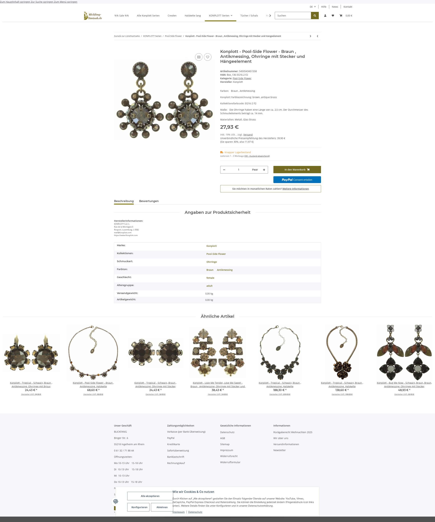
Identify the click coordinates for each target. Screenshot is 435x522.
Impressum (178, 511)
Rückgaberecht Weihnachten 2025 (292, 432)
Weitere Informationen (295, 188)
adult (209, 285)
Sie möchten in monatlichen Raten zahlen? (270, 188)
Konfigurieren (139, 507)
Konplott (211, 246)
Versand (248, 134)
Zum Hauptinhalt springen (15, 1)
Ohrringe (211, 261)
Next (427, 362)
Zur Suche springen (42, 1)
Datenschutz (195, 511)
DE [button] (311, 6)
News (335, 6)
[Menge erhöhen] (264, 169)
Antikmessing (225, 269)
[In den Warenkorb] (116, 47)
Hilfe (323, 6)
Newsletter (279, 450)
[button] (325, 15)
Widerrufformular (230, 462)
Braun (209, 269)
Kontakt (348, 6)
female (210, 277)
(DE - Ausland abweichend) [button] (257, 156)
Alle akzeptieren (150, 496)
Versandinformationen (286, 444)
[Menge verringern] (224, 169)
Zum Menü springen (65, 1)
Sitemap (225, 444)
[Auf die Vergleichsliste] (199, 57)
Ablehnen (162, 507)
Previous (8, 362)
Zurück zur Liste (122, 35)
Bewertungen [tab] (149, 201)
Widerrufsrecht (229, 456)
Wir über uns (280, 438)
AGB (222, 438)
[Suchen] (315, 15)
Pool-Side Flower (242, 78)
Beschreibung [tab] (124, 201)
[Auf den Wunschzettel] (207, 57)
